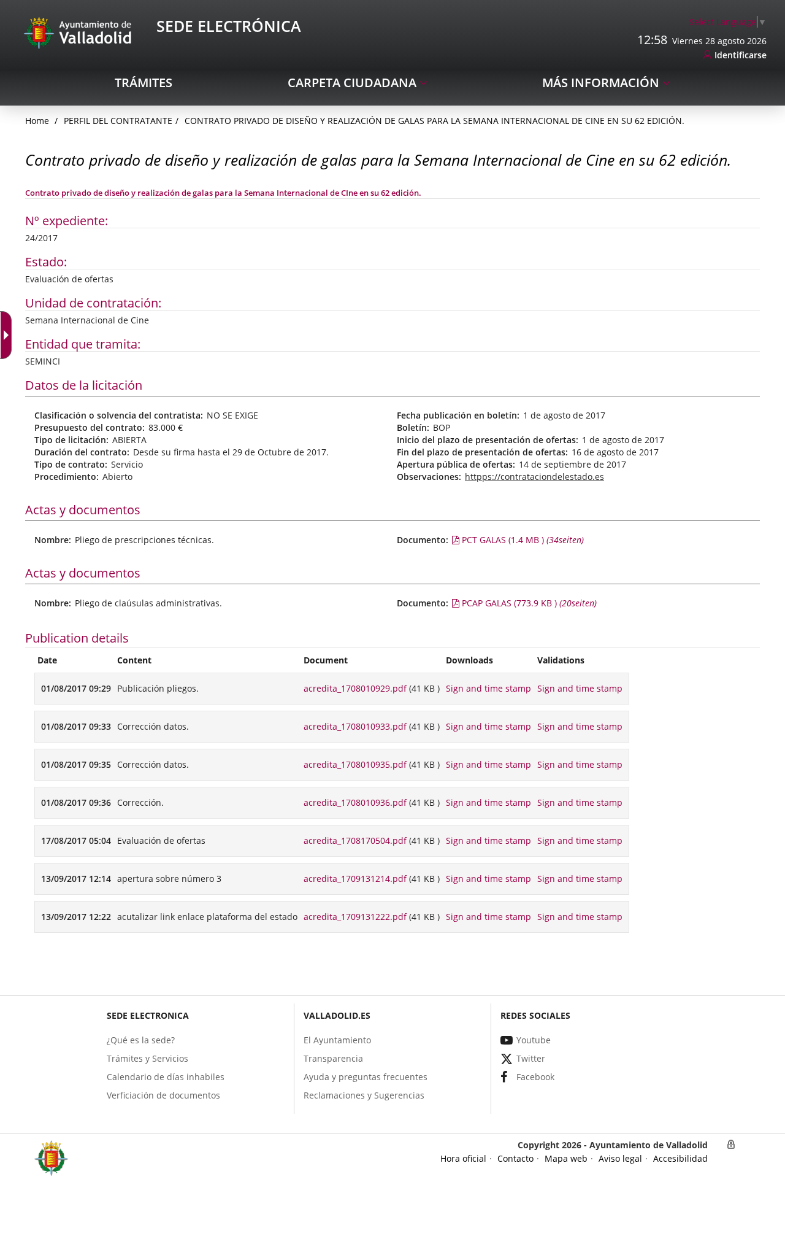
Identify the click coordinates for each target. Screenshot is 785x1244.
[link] (728, 22)
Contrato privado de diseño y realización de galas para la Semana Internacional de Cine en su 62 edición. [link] (434, 120)
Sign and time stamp (488, 688)
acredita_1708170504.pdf (355, 840)
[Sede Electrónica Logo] (79, 32)
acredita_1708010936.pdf (355, 802)
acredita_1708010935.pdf (355, 764)
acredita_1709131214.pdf (355, 878)
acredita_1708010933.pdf (355, 726)
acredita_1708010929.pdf (355, 688)
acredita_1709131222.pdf (355, 916)
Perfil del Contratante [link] (118, 120)
